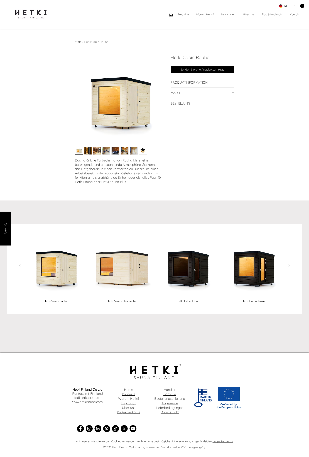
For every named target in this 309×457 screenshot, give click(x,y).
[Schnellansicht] (55, 266)
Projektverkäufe (128, 412)
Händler (170, 390)
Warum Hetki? (128, 398)
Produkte (128, 394)
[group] (154, 269)
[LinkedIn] (97, 428)
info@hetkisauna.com (87, 398)
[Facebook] (80, 428)
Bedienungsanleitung (169, 398)
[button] (302, 6)
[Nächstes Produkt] (289, 266)
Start (78, 41)
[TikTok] (115, 428)
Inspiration (128, 403)
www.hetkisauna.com (87, 402)
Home (128, 390)
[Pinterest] (106, 428)
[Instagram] (89, 428)
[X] (124, 428)
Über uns (128, 408)
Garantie (169, 394)
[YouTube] (132, 428)
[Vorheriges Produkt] (20, 266)
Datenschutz (170, 412)
